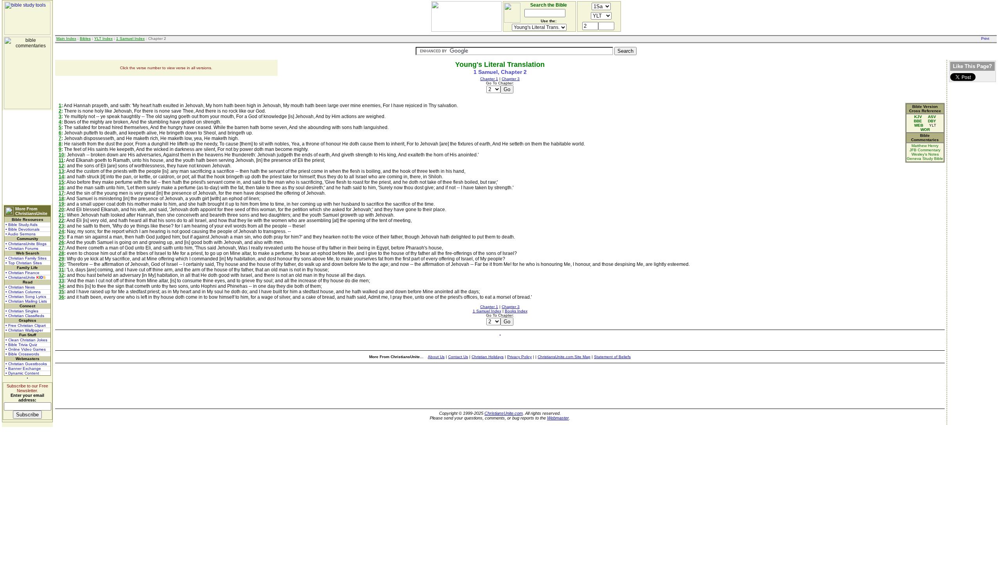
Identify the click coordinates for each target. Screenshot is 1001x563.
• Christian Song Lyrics (25, 296)
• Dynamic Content (22, 373)
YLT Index (103, 38)
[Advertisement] (27, 157)
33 (61, 280)
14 (61, 176)
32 (61, 275)
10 (61, 155)
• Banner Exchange (23, 368)
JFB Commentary (925, 150)
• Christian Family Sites (26, 258)
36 (61, 297)
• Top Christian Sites (23, 263)
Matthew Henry (924, 145)
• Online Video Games (25, 349)
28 (61, 253)
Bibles (85, 38)
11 (61, 160)
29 (61, 259)
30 (61, 264)
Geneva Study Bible (925, 158)
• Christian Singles (21, 311)
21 (61, 215)
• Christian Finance (22, 273)
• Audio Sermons (20, 234)
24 (61, 231)
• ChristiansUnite (25, 277)
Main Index (66, 38)
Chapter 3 (511, 79)
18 (61, 198)
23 (61, 226)
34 (61, 286)
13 (61, 171)
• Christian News (20, 287)
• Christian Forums (21, 248)
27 (61, 248)
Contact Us (458, 357)
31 (61, 270)
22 (61, 220)
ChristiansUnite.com (503, 413)
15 (61, 182)
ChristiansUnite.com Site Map (564, 357)
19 (61, 204)
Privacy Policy (519, 357)
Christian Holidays (488, 357)
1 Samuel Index (130, 38)
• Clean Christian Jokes (26, 340)
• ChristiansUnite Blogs (26, 244)
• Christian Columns (23, 292)
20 (61, 209)
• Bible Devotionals (22, 229)
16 (61, 187)
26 (61, 242)
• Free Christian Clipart (25, 325)
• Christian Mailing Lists (26, 301)
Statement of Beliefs (612, 357)
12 (61, 166)
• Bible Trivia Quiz (21, 344)
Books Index (516, 311)
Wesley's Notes (925, 154)
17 (61, 193)
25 (61, 237)
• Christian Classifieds (24, 316)
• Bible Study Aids (21, 224)
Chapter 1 (489, 79)
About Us (436, 357)
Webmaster (558, 418)
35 (61, 291)
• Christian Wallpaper (24, 330)
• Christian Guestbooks (26, 364)
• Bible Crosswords (22, 354)
